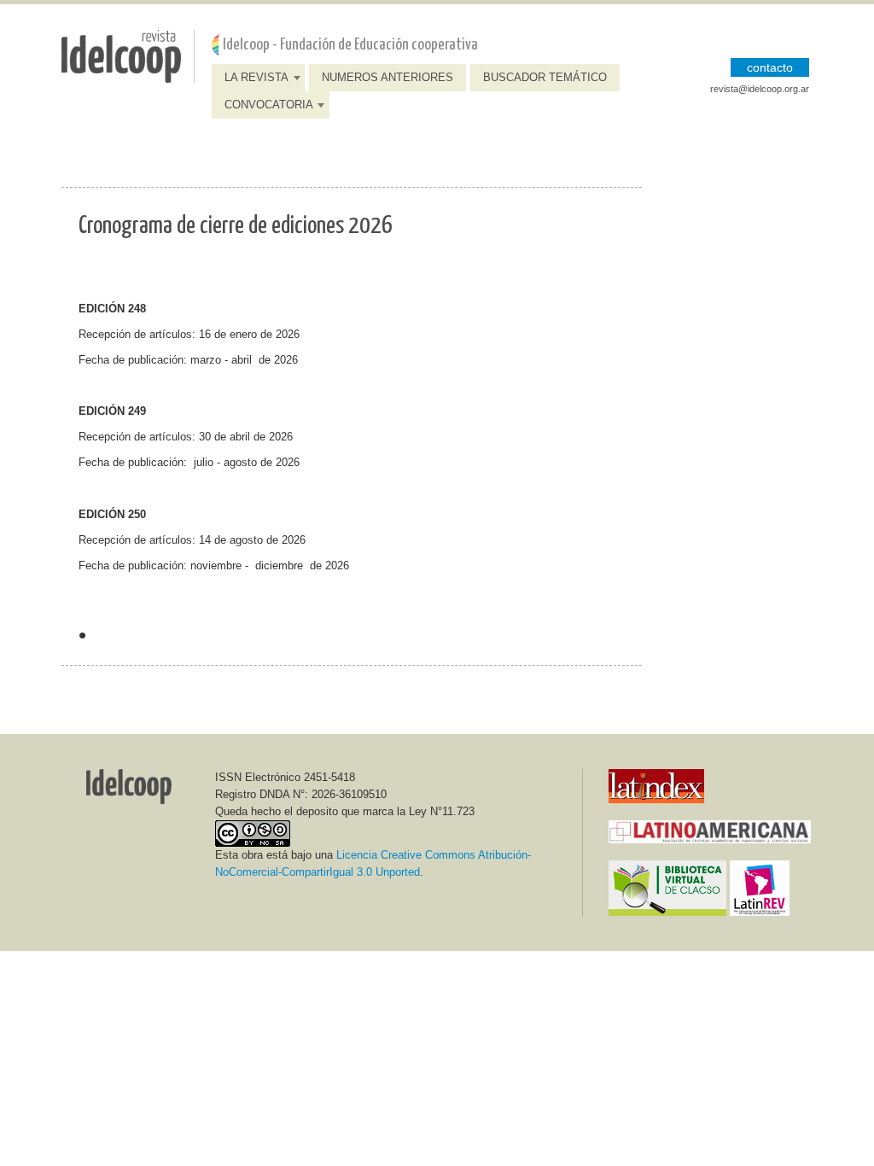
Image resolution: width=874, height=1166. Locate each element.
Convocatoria (268, 104)
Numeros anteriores (387, 77)
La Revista (256, 77)
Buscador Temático (545, 77)
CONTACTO (770, 67)
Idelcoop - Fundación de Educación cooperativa (350, 45)
